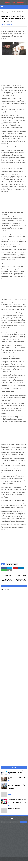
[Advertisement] (14, 69)
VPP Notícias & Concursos (14, 2)
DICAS (10, 11)
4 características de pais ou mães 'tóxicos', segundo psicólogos (16, 778)
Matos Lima (5, 24)
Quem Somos (11, 793)
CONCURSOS (9, 564)
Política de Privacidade (14, 808)
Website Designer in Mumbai (18, 859)
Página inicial (4, 11)
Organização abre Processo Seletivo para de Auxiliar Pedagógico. (17, 771)
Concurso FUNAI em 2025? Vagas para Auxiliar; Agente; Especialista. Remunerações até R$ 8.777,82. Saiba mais (16, 786)
